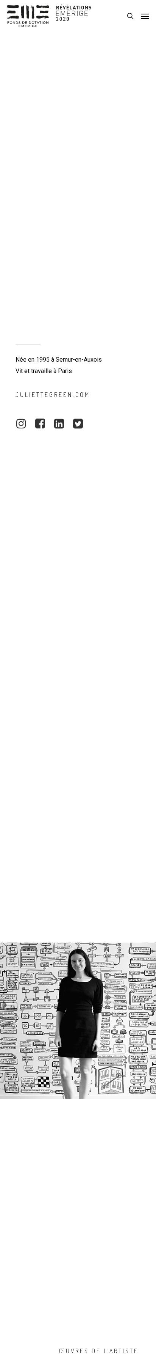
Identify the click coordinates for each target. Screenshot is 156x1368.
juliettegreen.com (53, 394)
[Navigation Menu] (145, 16)
